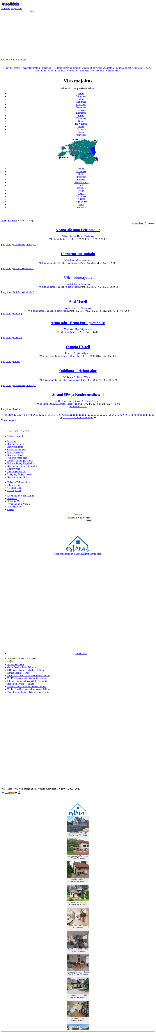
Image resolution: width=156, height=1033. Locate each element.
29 (92, 414)
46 (144, 414)
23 (74, 414)
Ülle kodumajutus (78, 278)
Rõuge (79, 377)
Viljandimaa (81, 201)
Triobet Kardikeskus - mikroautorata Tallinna (28, 689)
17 (55, 414)
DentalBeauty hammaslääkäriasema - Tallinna (29, 692)
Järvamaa (81, 129)
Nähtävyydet (13, 468)
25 (80, 414)
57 (82, 417)
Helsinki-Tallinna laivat (18, 482)
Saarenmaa (81, 107)
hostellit (17, 68)
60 (91, 417)
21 (67, 414)
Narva (81, 121)
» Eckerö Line (14, 485)
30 (95, 414)
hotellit (8, 68)
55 (76, 417)
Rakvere (81, 179)
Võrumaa (81, 207)
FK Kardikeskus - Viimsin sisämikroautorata (28, 675)
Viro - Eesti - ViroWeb (18, 431)
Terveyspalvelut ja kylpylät (20, 460)
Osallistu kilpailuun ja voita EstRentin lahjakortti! (78, 554)
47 (147, 414)
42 (131, 414)
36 (113, 414)
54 (73, 417)
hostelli (16, 361)
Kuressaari (81, 104)
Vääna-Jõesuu (69, 236)
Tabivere (75, 308)
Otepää (81, 193)
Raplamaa (81, 177)
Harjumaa (81, 101)
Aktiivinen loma (15, 447)
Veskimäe (68, 329)
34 (107, 414)
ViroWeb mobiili (15, 436)
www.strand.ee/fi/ (78, 406)
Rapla (81, 174)
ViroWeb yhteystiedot (11, 8)
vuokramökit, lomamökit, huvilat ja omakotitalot (91, 68)
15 (49, 414)
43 (134, 414)
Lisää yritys (81, 653)
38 (119, 414)
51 (64, 417)
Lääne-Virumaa (81, 182)
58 (85, 417)
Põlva (81, 168)
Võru (81, 204)
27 (86, 414)
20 (64, 414)
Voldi (67, 308)
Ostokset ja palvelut (16, 449)
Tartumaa (81, 188)
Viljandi (81, 199)
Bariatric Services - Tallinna (20, 683)
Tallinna (81, 99)
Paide (81, 126)
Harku (80, 236)
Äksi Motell (78, 302)
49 (153, 414)
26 (83, 414)
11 (37, 414)
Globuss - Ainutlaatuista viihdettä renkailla (27, 681)
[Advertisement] (78, 37)
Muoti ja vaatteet (15, 452)
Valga (81, 190)
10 (34, 414)
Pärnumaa (81, 96)
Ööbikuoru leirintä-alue (78, 371)
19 (61, 414)
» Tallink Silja (14, 487)
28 (89, 414)
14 (46, 414)
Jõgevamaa (81, 134)
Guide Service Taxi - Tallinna (21, 667)
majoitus (22, 59)
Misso (78, 260)
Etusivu (5, 59)
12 (40, 414)
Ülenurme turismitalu (78, 254)
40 (125, 414)
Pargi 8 (69, 284)
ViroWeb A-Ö (14, 506)
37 (116, 414)
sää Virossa (18, 501)
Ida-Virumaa (81, 123)
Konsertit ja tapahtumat (18, 477)
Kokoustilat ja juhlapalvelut (20, 463)
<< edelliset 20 (139, 223)
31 (98, 414)
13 (43, 414)
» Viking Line (14, 490)
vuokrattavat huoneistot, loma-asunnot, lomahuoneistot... (94, 70)
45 (141, 414)
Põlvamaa (81, 171)
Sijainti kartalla (59, 239)
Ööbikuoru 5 (69, 377)
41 (128, 414)
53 (70, 417)
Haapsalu (81, 110)
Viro (13, 59)
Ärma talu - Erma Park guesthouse (78, 323)
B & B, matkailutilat (23, 268)
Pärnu (81, 93)
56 (79, 417)
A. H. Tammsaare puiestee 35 (69, 401)
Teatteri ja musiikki (16, 471)
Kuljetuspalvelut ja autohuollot (22, 466)
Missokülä (69, 260)
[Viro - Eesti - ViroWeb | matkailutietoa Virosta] (10, 5)
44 (137, 414)
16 (52, 414)
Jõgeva (81, 132)
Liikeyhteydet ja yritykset (19, 474)
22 (70, 414)
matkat (10, 509)
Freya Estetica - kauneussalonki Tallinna (26, 686)
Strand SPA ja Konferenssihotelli (78, 394)
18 (58, 414)
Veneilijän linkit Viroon (18, 504)
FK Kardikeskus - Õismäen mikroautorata (27, 678)
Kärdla (81, 115)
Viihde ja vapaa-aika (17, 457)
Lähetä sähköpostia (69, 263)
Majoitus (11, 441)
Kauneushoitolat (15, 455)
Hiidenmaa (81, 118)
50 (61, 417)
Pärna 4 (68, 353)
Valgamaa (81, 196)
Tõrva (77, 284)
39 (122, 414)
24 (77, 414)
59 (88, 417)
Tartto (81, 185)
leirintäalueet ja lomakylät (54, 68)
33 (104, 414)
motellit (36, 68)
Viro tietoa (12, 498)
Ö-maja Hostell (78, 347)
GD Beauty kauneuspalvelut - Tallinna (25, 670)
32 (101, 414)
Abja (76, 329)
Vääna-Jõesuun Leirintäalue (78, 230)
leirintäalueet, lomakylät (24, 244)
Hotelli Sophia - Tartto (18, 672)
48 (150, 414)
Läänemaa (81, 112)
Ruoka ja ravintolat (16, 444)
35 (110, 414)
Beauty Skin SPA (15, 664)
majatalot (27, 68)
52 (67, 417)
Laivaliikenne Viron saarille (20, 495)
